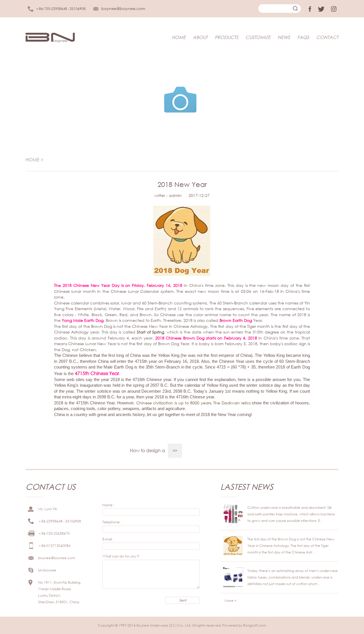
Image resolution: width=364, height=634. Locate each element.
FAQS (303, 37)
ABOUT (200, 37)
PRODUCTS (226, 37)
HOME (179, 37)
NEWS (284, 37)
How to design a (147, 450)
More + (230, 600)
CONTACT (327, 37)
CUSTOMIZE (257, 37)
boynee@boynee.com (123, 8)
